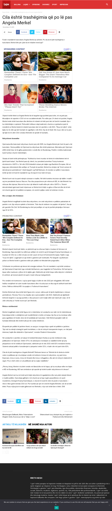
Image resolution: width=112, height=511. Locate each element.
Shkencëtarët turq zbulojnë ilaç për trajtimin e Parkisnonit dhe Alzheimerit (56, 416)
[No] (109, 505)
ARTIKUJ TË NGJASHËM (14, 424)
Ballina (17, 4)
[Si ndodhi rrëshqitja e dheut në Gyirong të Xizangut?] (61, 436)
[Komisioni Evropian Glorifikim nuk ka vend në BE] (13, 436)
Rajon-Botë (5, 12)
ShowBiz (45, 4)
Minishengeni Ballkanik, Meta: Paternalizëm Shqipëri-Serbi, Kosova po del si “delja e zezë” (18, 416)
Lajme (25, 4)
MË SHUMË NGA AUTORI (40, 424)
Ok (57, 508)
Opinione (36, 4)
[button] (107, 5)
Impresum (64, 4)
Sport (54, 4)
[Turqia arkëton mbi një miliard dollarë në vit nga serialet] (37, 436)
